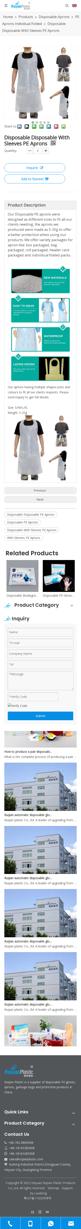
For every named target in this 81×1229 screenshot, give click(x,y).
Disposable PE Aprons (22, 522)
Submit (40, 716)
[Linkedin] (40, 1212)
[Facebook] (32, 1212)
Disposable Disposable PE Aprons (30, 514)
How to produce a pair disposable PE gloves (28, 747)
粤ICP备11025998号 (38, 1198)
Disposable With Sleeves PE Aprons (32, 530)
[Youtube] (47, 1212)
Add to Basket (32, 179)
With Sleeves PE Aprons (23, 538)
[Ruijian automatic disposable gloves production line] (40, 805)
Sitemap (53, 1188)
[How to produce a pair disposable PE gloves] (40, 741)
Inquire (32, 167)
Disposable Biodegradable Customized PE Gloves (22, 595)
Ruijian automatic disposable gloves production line (28, 810)
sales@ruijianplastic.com (26, 1159)
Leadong (40, 1193)
